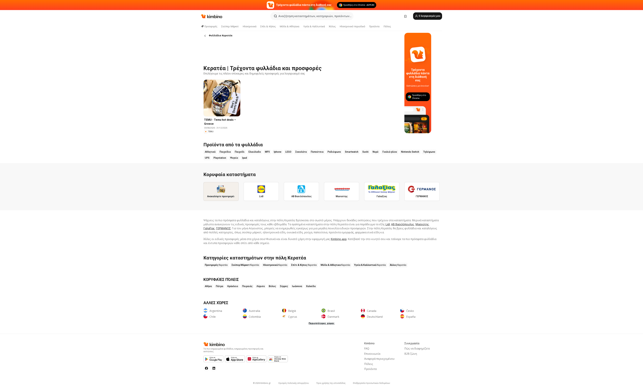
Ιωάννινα (297, 286)
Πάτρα (219, 286)
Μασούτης (422, 224)
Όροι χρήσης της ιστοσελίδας (330, 383)
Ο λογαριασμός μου (429, 16)
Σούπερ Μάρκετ (230, 26)
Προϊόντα (374, 26)
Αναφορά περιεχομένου (379, 359)
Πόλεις (387, 26)
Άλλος (332, 26)
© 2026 (262, 383)
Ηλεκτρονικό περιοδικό (352, 26)
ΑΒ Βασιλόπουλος (402, 224)
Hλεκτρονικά (249, 26)
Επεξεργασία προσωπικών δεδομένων (371, 383)
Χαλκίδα (311, 286)
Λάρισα (261, 286)
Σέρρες (284, 286)
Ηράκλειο (232, 286)
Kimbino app (339, 239)
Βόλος (272, 286)
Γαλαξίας (209, 228)
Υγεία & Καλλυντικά (314, 26)
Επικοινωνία (372, 354)
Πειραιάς (247, 286)
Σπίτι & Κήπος (268, 26)
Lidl (387, 224)
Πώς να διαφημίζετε (417, 348)
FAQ (366, 348)
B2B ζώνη (410, 354)
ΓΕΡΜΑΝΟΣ (223, 228)
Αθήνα (208, 286)
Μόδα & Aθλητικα (289, 26)
